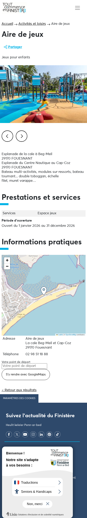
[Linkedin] (41, 434)
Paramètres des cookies (19, 398)
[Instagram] (33, 434)
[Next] (21, 135)
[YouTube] (25, 434)
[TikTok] (57, 434)
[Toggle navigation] (77, 8)
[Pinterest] (49, 434)
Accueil (7, 24)
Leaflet (60, 334)
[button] (44, 291)
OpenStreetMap (71, 334)
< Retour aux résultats (19, 390)
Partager (15, 47)
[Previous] (7, 135)
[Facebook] (9, 434)
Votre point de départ (16, 362)
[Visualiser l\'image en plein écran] (43, 94)
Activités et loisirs (32, 24)
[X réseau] (17, 434)
